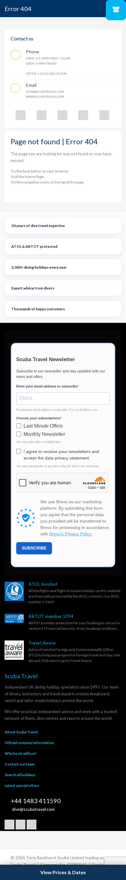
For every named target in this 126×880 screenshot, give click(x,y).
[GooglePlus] (41, 115)
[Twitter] (20, 115)
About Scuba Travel (21, 732)
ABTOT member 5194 (51, 616)
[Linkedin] (83, 115)
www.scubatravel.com (45, 96)
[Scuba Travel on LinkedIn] (20, 824)
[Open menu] (116, 10)
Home (30, 176)
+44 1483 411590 (36, 800)
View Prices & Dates (63, 872)
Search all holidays (20, 774)
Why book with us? (21, 753)
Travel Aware (42, 642)
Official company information (29, 742)
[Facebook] (62, 115)
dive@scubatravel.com (45, 91)
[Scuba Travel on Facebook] (9, 824)
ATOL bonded (42, 584)
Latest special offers (22, 785)
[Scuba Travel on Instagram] (31, 824)
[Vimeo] (104, 115)
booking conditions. (102, 628)
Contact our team (20, 764)
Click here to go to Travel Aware (66, 660)
